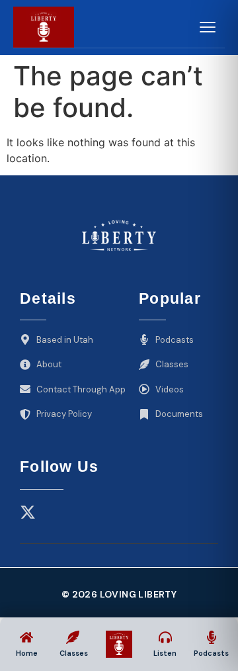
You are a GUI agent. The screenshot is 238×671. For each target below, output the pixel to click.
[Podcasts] (211, 637)
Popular (170, 298)
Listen (165, 653)
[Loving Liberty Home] (43, 27)
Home (27, 653)
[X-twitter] (28, 512)
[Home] (26, 637)
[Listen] (165, 637)
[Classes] (72, 637)
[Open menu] (207, 27)
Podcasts (211, 653)
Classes (74, 653)
